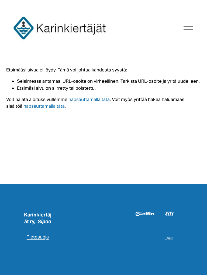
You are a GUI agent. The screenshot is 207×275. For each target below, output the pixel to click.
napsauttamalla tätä (89, 99)
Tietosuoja (38, 237)
